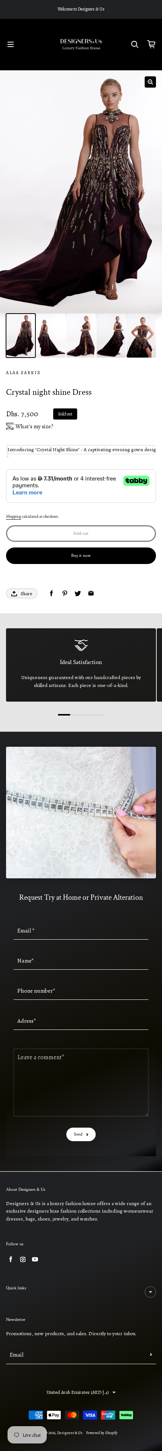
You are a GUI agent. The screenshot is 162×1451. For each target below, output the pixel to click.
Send (78, 1134)
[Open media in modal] (150, 82)
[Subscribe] (151, 1354)
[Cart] (151, 44)
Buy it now (81, 555)
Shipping (13, 516)
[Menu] (10, 44)
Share (26, 593)
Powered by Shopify (102, 1433)
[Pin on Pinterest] (64, 593)
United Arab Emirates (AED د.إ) (78, 1392)
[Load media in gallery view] (20, 336)
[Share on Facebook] (51, 593)
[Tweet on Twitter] (78, 593)
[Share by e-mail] (91, 593)
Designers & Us (70, 1433)
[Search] (134, 44)
